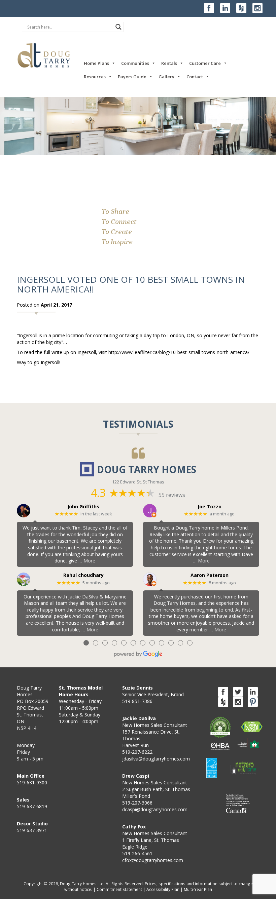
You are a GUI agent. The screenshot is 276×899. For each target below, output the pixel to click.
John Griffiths (83, 507)
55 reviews (172, 495)
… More (86, 560)
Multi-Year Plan (198, 889)
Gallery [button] (166, 77)
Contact (194, 77)
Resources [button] (95, 77)
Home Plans (96, 63)
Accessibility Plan (162, 889)
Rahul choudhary (83, 575)
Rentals (169, 63)
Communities (135, 63)
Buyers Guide (132, 77)
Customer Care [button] (205, 63)
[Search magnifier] (118, 27)
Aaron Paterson (210, 575)
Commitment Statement (119, 889)
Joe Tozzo (209, 507)
